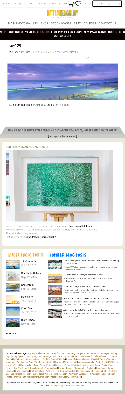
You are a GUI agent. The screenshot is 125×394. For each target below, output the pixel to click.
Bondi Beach (73, 356)
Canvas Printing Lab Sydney (73, 353)
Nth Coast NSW (103, 359)
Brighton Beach (50, 359)
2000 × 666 (47, 52)
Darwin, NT (60, 362)
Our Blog (8, 3)
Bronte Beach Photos (23, 377)
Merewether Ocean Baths (96, 371)
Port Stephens (78, 365)
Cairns (80, 371)
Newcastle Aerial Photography (71, 368)
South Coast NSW (104, 362)
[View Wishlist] (78, 4)
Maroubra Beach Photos (45, 377)
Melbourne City (59, 356)
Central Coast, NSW (86, 359)
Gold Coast (101, 368)
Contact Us (107, 23)
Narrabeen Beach (33, 359)
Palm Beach (18, 359)
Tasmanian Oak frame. (81, 226)
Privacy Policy (57, 386)
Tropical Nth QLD (46, 362)
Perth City (50, 371)
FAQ (32, 3)
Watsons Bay (51, 368)
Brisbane (91, 368)
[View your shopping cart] (71, 4)
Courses (89, 23)
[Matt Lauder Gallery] (62, 14)
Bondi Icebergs (22, 371)
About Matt (55, 3)
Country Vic (71, 362)
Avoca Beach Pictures (44, 365)
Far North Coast (93, 365)
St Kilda (61, 359)
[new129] (62, 99)
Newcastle (71, 359)
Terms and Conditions (74, 386)
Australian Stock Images (98, 353)
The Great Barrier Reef (66, 371)
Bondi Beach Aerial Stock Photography (50, 374)
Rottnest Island (37, 371)
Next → (89, 57)
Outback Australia (86, 362)
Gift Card (42, 3)
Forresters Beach (63, 365)
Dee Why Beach (21, 368)
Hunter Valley (26, 365)
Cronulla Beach (36, 368)
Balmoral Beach (101, 356)
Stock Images (61, 23)
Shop (44, 23)
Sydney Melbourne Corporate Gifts (44, 353)
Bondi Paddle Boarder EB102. (41, 237)
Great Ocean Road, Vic (27, 362)
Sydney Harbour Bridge (41, 356)
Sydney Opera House (20, 356)
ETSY (77, 23)
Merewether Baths (67, 52)
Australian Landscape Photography (84, 374)
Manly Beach (86, 356)
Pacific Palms (108, 365)
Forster (9, 368)
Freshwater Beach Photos (69, 377)
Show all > (11, 333)
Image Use (21, 3)
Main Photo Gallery (23, 23)
